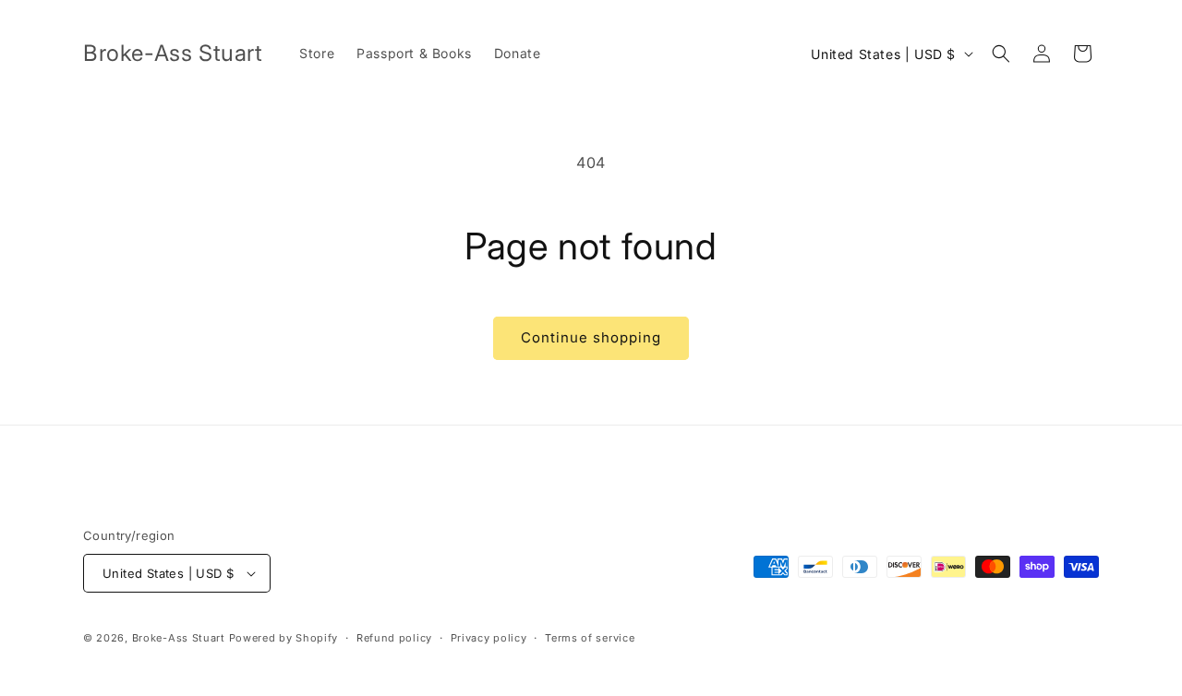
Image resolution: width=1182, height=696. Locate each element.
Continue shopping (591, 337)
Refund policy (394, 637)
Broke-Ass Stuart (178, 637)
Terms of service (589, 637)
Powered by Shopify (284, 637)
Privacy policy (489, 637)
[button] (1001, 53)
